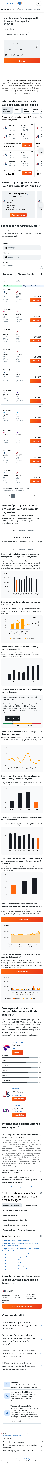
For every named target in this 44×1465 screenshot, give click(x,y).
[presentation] (12, 24)
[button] (3, 3)
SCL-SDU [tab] (31, 530)
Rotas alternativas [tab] (10, 1215)
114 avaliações (17, 1112)
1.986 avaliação (17, 1049)
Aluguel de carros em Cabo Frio (13, 1263)
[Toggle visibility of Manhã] (8, 998)
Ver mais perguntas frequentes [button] (22, 1187)
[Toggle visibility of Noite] (33, 998)
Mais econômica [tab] (7, 110)
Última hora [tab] (35, 110)
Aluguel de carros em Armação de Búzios (17, 1254)
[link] (18, 215)
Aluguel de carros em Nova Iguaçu (15, 1266)
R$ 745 (7, 24)
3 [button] (21, 495)
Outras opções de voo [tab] (31, 1205)
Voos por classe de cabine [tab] (27, 1230)
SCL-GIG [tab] (22, 530)
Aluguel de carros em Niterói (12, 1260)
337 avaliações (17, 1095)
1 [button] (13, 495)
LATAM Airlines (17, 1042)
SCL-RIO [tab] (12, 530)
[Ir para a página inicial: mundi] (14, 3)
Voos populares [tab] (9, 1230)
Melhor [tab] (17, 109)
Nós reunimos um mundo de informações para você (20, 1446)
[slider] (41, 267)
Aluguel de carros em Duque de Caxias (16, 1269)
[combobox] (24, 247)
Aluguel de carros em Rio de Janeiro (15, 1241)
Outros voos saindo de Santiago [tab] (15, 1210)
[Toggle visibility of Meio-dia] (17, 998)
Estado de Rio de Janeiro (26, 1459)
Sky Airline (16, 1105)
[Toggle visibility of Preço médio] (29, 638)
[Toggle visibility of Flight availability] (16, 638)
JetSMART (15, 1089)
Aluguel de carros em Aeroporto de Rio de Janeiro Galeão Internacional (20, 1245)
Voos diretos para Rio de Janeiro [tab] (15, 1225)
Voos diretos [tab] (26, 110)
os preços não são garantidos (12, 1436)
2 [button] (17, 495)
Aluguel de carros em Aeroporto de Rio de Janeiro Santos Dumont (20, 1250)
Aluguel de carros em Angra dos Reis (15, 1257)
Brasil (15, 1459)
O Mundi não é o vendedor (14, 1442)
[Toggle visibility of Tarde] (25, 998)
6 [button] (30, 495)
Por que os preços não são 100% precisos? (20, 1450)
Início (9, 1459)
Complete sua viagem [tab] (11, 1205)
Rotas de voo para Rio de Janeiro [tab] (15, 1220)
